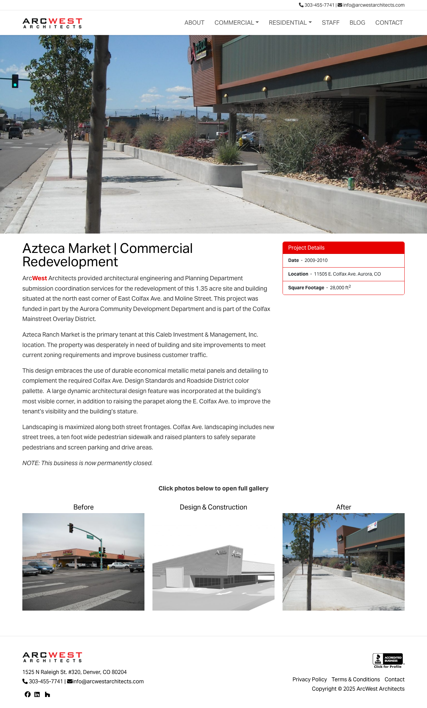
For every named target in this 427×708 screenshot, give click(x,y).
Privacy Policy (310, 679)
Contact (389, 22)
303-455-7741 (319, 5)
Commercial (234, 22)
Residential (288, 22)
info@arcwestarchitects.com (373, 5)
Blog (357, 22)
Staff (331, 22)
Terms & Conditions (356, 679)
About (194, 22)
